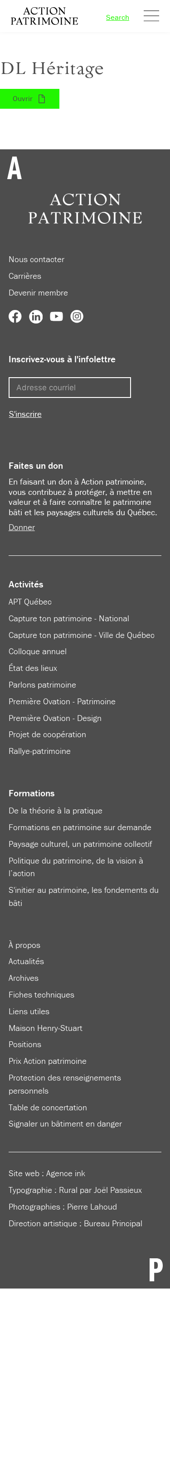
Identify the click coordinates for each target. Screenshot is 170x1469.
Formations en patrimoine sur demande (80, 827)
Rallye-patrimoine (40, 750)
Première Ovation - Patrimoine (62, 701)
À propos (24, 944)
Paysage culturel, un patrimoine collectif (80, 843)
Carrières (25, 275)
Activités (26, 584)
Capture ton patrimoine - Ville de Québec (82, 634)
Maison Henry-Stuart (46, 1027)
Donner (22, 527)
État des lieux (33, 667)
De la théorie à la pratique (55, 810)
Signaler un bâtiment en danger (65, 1123)
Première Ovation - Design (55, 717)
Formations (32, 793)
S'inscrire (25, 413)
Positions (25, 1044)
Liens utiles (29, 1011)
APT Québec (30, 601)
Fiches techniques (41, 994)
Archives (24, 977)
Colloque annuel (38, 651)
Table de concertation (48, 1107)
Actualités (26, 961)
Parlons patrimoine (42, 684)
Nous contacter (36, 259)
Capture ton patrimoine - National (69, 618)
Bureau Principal (113, 1223)
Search (117, 17)
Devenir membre (38, 292)
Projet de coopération (47, 734)
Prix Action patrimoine (48, 1060)
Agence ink (65, 1173)
